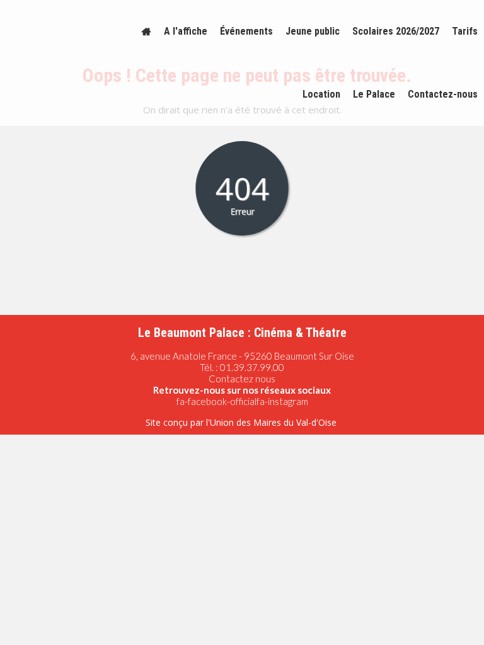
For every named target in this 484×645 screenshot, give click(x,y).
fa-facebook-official (216, 401)
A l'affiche (185, 31)
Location (321, 94)
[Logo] (58, 31)
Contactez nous (242, 378)
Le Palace (374, 94)
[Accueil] (146, 31)
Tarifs (465, 31)
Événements (246, 31)
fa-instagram (282, 401)
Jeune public (312, 31)
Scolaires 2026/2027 (395, 31)
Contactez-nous (443, 94)
